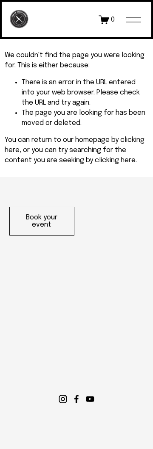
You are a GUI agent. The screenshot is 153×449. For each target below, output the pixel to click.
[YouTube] (90, 399)
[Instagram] (63, 399)
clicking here (115, 160)
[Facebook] (76, 399)
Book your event (41, 221)
